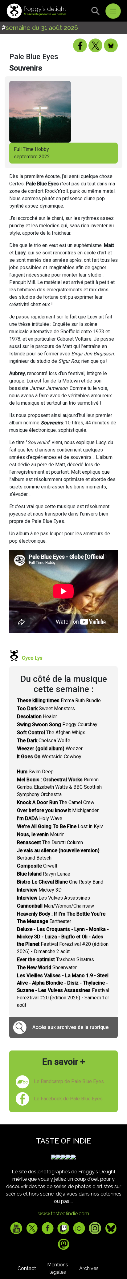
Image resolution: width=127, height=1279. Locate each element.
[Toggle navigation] (113, 11)
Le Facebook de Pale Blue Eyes (68, 1099)
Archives (89, 1268)
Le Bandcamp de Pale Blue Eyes (69, 1081)
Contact (27, 1268)
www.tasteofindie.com (63, 1213)
